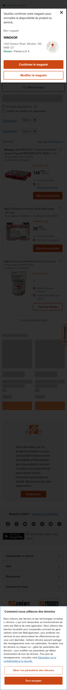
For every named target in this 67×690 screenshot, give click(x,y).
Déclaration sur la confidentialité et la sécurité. (30, 659)
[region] (33, 648)
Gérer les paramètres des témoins (33, 670)
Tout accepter (33, 680)
